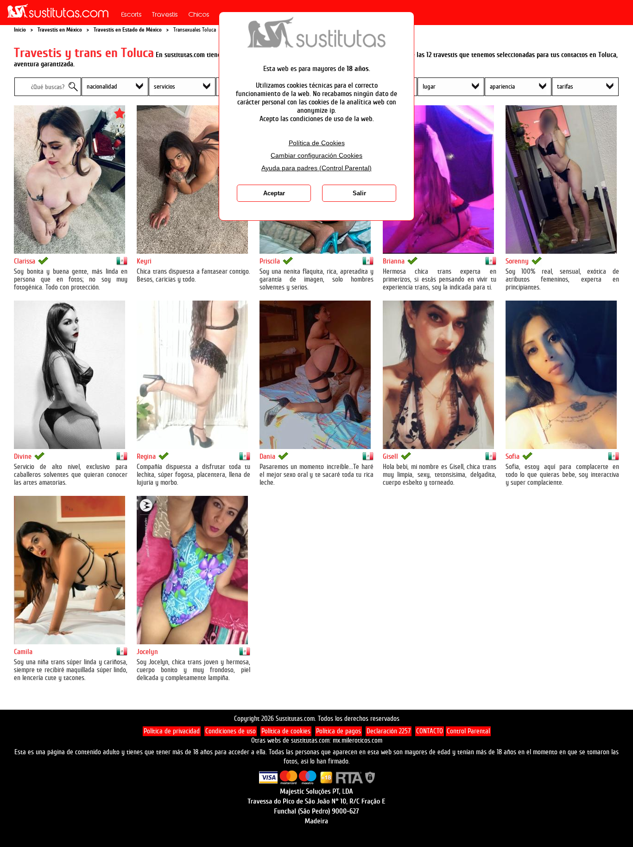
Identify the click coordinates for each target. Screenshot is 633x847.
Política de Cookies (317, 143)
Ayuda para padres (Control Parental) (316, 168)
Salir (359, 193)
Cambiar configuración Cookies (316, 155)
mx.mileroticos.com (357, 740)
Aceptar (274, 193)
